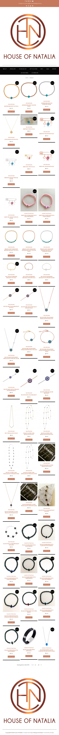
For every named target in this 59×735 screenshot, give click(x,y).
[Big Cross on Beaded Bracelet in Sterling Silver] (46, 267)
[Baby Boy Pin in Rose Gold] (46, 123)
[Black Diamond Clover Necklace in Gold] (46, 452)
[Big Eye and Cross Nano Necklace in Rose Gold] (46, 300)
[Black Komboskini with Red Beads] (29, 598)
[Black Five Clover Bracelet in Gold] (46, 494)
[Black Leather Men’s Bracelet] (29, 636)
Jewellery (13, 68)
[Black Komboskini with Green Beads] (29, 564)
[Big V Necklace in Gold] (11, 417)
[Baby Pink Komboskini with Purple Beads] (46, 200)
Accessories (24, 72)
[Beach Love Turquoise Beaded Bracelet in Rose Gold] (29, 236)
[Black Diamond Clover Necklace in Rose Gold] (11, 495)
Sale (47, 68)
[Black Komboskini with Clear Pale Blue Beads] (46, 531)
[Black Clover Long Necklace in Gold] (29, 417)
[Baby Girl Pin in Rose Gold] (46, 155)
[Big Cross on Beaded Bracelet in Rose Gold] (29, 267)
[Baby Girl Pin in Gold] (29, 156)
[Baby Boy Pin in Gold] (29, 120)
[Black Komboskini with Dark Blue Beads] (11, 565)
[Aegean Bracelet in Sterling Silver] (46, 89)
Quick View (11, 111)
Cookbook (35, 72)
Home (27, 77)
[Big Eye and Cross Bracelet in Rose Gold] (29, 295)
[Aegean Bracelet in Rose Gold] (29, 90)
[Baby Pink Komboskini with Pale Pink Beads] (29, 200)
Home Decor (22, 68)
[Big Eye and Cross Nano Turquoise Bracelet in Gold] (29, 336)
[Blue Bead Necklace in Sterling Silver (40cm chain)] (46, 636)
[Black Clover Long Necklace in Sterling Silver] (29, 456)
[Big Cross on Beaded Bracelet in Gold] (11, 267)
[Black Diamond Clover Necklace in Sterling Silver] (29, 492)
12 (38, 665)
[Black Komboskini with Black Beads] (29, 531)
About (5, 68)
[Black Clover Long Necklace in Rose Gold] (46, 417)
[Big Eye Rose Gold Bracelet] (29, 379)
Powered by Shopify (49, 732)
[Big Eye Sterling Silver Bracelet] (46, 378)
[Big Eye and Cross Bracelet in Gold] (11, 294)
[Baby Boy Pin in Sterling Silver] (11, 161)
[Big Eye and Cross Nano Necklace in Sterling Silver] (11, 340)
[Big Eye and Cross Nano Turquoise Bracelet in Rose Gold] (46, 336)
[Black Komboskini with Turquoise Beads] (46, 597)
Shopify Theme (27, 732)
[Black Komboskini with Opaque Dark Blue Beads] (11, 600)
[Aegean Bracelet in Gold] (11, 91)
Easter (54, 68)
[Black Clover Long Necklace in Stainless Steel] (11, 456)
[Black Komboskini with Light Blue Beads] (46, 565)
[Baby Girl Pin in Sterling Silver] (11, 201)
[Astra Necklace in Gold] (11, 125)
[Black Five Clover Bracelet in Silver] (11, 531)
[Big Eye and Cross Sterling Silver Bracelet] (11, 376)
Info (42, 68)
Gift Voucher (33, 68)
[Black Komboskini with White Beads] (11, 636)
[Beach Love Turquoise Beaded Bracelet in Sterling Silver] (46, 236)
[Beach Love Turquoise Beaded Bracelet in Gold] (11, 236)
